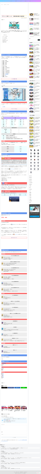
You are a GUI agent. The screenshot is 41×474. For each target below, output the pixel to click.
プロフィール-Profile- (5, 36)
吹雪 (13, 224)
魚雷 (29, 187)
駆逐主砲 (30, 177)
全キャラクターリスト (14, 237)
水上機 (30, 197)
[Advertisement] (14, 9)
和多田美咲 (4, 363)
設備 (29, 202)
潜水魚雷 (30, 189)
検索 (29, 38)
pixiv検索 (4, 106)
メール (2, 434)
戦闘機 (30, 192)
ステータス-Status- (5, 38)
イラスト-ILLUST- (5, 37)
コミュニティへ (34, 216)
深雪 (3, 368)
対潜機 (30, 199)
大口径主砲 (30, 182)
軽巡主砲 (30, 179)
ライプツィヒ (16, 234)
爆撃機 (30, 194)
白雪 (3, 376)
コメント (2, 424)
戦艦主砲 (30, 184)
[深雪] (14, 94)
